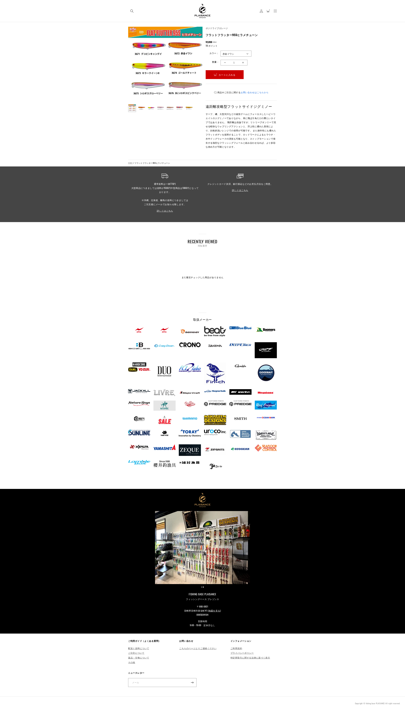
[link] (202, 548)
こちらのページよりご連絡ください (198, 648)
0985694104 (202, 614)
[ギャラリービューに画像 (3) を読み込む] (151, 108)
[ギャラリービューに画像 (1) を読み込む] (132, 108)
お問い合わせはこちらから (255, 92)
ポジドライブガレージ (217, 28)
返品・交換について (138, 657)
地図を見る (214, 610)
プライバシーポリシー (242, 652)
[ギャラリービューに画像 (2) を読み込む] (142, 108)
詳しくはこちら (165, 210)
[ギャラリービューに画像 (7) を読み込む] (189, 108)
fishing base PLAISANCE (375, 703)
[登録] (192, 682)
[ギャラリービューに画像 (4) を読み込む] (161, 108)
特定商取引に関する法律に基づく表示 (250, 657)
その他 (131, 662)
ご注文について (136, 652)
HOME (130, 163)
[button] (132, 11)
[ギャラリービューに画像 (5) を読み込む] (170, 108)
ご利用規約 (236, 648)
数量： (215, 61)
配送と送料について (138, 648)
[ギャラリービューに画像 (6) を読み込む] (180, 108)
